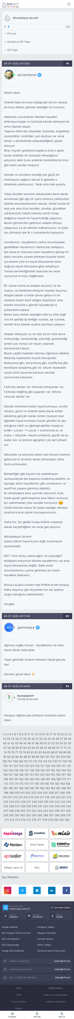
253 (39, 810)
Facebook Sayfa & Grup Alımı (51, 950)
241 (40, 806)
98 (33, 756)
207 (56, 792)
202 (27, 792)
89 (64, 752)
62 (25, 747)
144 (63, 770)
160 (11, 779)
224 (11, 801)
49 (41, 743)
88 (60, 752)
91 (4, 756)
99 (37, 756)
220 (58, 797)
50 (45, 743)
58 (9, 747)
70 (57, 747)
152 (37, 774)
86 (52, 752)
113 (40, 761)
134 (10, 770)
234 (68, 801)
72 (65, 747)
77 (16, 752)
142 (53, 770)
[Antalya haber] (61, 856)
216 (36, 797)
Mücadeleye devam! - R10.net (13, 5)
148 (16, 774)
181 (52, 783)
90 (69, 752)
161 (16, 779)
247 (5, 810)
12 (32, 734)
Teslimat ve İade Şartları (55, 995)
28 (25, 738)
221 (63, 797)
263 (28, 815)
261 (17, 815)
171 (69, 779)
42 (12, 743)
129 (53, 765)
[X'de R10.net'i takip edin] (22, 890)
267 (51, 815)
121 (11, 765)
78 (20, 752)
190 (32, 788)
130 (58, 765)
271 (7, 819)
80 (28, 752)
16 (47, 734)
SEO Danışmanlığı (10, 945)
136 (21, 770)
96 (25, 756)
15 (43, 734)
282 (67, 819)
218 (47, 797)
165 (37, 779)
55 (65, 743)
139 (37, 770)
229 (40, 801)
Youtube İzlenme (45, 939)
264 (34, 815)
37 (61, 738)
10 (25, 734)
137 (26, 770)
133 (5, 770)
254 (45, 810)
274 (23, 819)
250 (22, 810)
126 (37, 765)
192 (42, 788)
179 (41, 783)
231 (51, 801)
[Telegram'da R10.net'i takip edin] (37, 890)
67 (45, 747)
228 (34, 801)
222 (69, 797)
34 (49, 738)
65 (37, 747)
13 (36, 734)
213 (20, 797)
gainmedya (25, 627)
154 (47, 774)
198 (6, 792)
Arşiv (18, 988)
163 (26, 779)
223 (5, 801)
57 (5, 747)
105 (68, 756)
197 (69, 788)
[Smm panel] (61, 845)
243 (51, 806)
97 (29, 756)
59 (13, 747)
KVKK (19, 995)
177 (31, 783)
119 (69, 761)
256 (56, 810)
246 (68, 806)
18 (54, 734)
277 (39, 819)
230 (45, 801)
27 (20, 738)
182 (57, 783)
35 (53, 738)
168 (53, 779)
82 (36, 752)
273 (17, 819)
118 (64, 761)
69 (53, 747)
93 (13, 756)
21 (66, 734)
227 (28, 801)
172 (6, 783)
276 (34, 819)
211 (10, 797)
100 (42, 756)
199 (11, 792)
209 (68, 792)
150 (26, 774)
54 (61, 743)
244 (56, 806)
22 (70, 734)
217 (42, 797)
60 (17, 747)
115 (50, 761)
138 (32, 770)
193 (47, 788)
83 (40, 752)
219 (52, 797)
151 (32, 774)
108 (15, 761)
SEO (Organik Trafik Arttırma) (16, 933)
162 (21, 779)
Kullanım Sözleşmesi (55, 1001)
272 (12, 819)
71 (61, 747)
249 (17, 810)
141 (48, 770)
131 (63, 765)
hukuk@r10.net (62, 969)
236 (11, 806)
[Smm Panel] (13, 833)
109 (20, 761)
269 (62, 815)
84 (44, 752)
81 (32, 752)
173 (11, 783)
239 (28, 806)
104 (63, 756)
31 (37, 738)
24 (8, 738)
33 (45, 738)
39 (69, 738)
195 (58, 788)
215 (31, 797)
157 (63, 774)
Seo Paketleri (10, 877)
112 (35, 761)
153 (42, 774)
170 (64, 779)
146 (5, 774)
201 (22, 792)
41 (8, 743)
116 (55, 761)
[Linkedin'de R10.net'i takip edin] (52, 890)
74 (5, 752)
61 (21, 747)
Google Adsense (10, 927)
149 (21, 774)
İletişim (18, 1008)
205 (45, 792)
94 (17, 756)
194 (53, 788)
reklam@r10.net (62, 961)
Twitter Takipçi (44, 945)
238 (22, 806)
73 (69, 747)
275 (28, 819)
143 (58, 770)
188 (21, 788)
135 (16, 770)
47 (33, 743)
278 (45, 819)
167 (48, 779)
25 (12, 738)
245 (62, 806)
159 (5, 779)
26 (16, 738)
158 (68, 774)
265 (39, 815)
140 (42, 770)
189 (26, 788)
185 (5, 788)
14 (39, 734)
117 (60, 761)
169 (58, 779)
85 (48, 752)
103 (58, 756)
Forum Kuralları (18, 1001)
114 (45, 761)
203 (33, 792)
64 (33, 747)
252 (33, 810)
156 (58, 774)
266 (45, 815)
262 (22, 815)
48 (37, 743)
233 (62, 801)
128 (47, 765)
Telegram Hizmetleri (46, 933)
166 (42, 779)
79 (24, 752)
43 (16, 743)
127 (42, 765)
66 (41, 747)
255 (51, 810)
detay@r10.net (62, 977)
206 (51, 792)
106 (4, 761)
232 (56, 801)
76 (12, 752)
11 (29, 734)
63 (29, 747)
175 (21, 783)
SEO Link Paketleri (11, 939)
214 (26, 797)
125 (32, 765)
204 (39, 792)
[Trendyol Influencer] (61, 833)
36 (57, 738)
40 (4, 743)
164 (32, 779)
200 (16, 792)
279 (50, 819)
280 (56, 819)
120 (5, 765)
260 (11, 815)
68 (49, 747)
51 (49, 743)
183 (62, 783)
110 (26, 761)
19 (58, 734)
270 (68, 815)
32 (41, 738)
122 (16, 765)
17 (51, 734)
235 (5, 806)
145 (69, 770)
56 (69, 743)
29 (29, 738)
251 (28, 810)
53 (57, 743)
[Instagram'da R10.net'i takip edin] (7, 890)
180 (47, 783)
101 (47, 756)
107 (10, 761)
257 (62, 810)
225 (17, 801)
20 (62, 734)
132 (68, 765)
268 (56, 815)
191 (37, 788)
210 (5, 797)
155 (53, 774)
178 (36, 783)
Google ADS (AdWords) (13, 950)
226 (23, 801)
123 (21, 765)
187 (16, 788)
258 (68, 810)
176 (26, 783)
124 (26, 765)
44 (20, 743)
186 (10, 788)
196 (63, 788)
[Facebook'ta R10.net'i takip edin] (66, 890)
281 (61, 819)
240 (34, 806)
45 (25, 743)
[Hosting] (13, 845)
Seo (37, 867)
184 (68, 783)
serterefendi (26, 75)
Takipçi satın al (13, 867)
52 (53, 743)
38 (65, 738)
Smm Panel (37, 844)
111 (30, 761)
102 (52, 756)
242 (45, 806)
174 (16, 783)
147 (10, 774)
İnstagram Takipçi (45, 927)
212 (15, 797)
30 (33, 738)
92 (8, 756)
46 (29, 743)
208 (62, 792)
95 (21, 756)
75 (8, 752)
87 (56, 752)
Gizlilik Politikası (55, 988)
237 (17, 806)
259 (5, 815)
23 (4, 738)
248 (11, 810)
